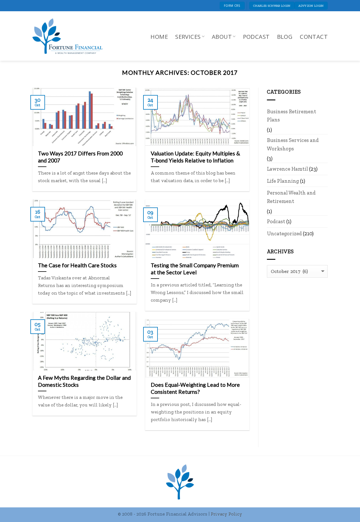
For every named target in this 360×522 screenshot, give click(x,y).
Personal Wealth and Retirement (291, 196)
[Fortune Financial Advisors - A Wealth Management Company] (70, 36)
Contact (314, 36)
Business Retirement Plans (291, 115)
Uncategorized (284, 233)
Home (159, 36)
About (222, 36)
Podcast (256, 36)
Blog (285, 36)
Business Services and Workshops (293, 144)
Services (188, 36)
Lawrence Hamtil (287, 169)
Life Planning (283, 181)
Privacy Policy (226, 514)
